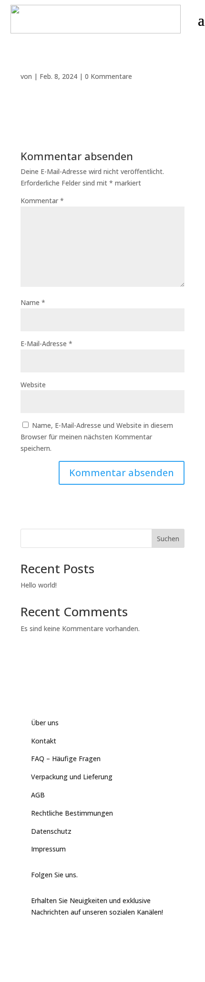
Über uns (45, 722)
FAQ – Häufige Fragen (66, 758)
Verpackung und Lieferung (72, 776)
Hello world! (38, 584)
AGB (38, 794)
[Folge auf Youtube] (57, 937)
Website (33, 384)
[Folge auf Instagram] (76, 937)
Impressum (48, 848)
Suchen (168, 538)
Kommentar (42, 200)
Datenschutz (51, 831)
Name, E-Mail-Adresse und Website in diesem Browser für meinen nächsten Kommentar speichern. (96, 437)
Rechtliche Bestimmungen (72, 813)
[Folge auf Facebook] (38, 937)
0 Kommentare (108, 76)
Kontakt (43, 740)
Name (32, 302)
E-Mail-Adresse (46, 343)
